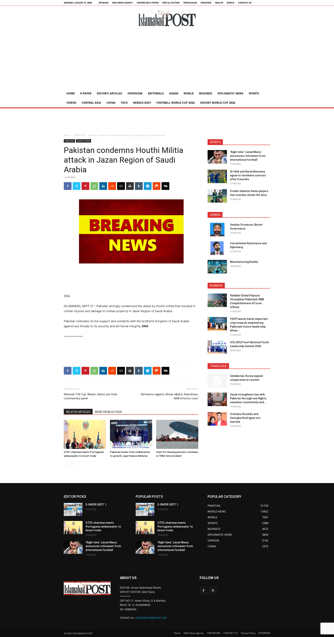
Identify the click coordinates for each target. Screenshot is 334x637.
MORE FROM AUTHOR (108, 411)
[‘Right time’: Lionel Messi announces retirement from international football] (217, 157)
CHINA (111, 102)
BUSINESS (205, 93)
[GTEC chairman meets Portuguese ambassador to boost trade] (85, 434)
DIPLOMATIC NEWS (230, 93)
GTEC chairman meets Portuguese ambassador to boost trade (103, 526)
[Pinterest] (85, 186)
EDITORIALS (156, 93)
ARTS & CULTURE (171, 2)
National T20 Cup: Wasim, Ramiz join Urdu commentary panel (90, 396)
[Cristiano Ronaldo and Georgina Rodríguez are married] (217, 419)
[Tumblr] (139, 186)
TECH (124, 102)
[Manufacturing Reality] (217, 266)
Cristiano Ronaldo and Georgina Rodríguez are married (245, 417)
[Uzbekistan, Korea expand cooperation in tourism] (217, 381)
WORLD (189, 93)
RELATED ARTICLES (78, 411)
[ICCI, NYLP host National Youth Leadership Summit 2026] (217, 347)
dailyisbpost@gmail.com (151, 617)
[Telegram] (148, 186)
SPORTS (254, 93)
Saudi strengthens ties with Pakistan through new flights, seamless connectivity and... (248, 398)
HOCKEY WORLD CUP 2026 (217, 102)
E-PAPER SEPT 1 (96, 504)
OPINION (103, 2)
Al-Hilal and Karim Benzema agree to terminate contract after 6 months (248, 175)
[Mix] (156, 186)
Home (70, 93)
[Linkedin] (103, 186)
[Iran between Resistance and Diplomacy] (217, 248)
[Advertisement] (167, 60)
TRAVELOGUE (190, 2)
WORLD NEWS (83, 140)
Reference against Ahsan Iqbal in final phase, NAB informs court (169, 396)
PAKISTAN (206, 2)
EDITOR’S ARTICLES (109, 93)
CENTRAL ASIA (91, 102)
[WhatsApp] (94, 186)
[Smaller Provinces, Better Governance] (217, 229)
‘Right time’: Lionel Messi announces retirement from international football (247, 155)
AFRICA (230, 2)
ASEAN (173, 93)
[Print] (130, 186)
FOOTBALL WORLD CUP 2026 (175, 102)
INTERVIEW (135, 93)
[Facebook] (68, 186)
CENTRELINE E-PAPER (148, 2)
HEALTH (219, 2)
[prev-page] (66, 463)
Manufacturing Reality (244, 261)
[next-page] (72, 463)
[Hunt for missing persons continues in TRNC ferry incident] (177, 434)
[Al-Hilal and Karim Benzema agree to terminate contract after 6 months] (217, 176)
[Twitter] (76, 186)
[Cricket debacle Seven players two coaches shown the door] (217, 196)
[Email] (121, 186)
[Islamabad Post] (167, 18)
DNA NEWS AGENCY (122, 2)
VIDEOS (71, 102)
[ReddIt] (112, 186)
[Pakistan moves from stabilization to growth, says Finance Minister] (131, 434)
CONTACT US (244, 2)
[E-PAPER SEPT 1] (73, 509)
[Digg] (165, 186)
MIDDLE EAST (142, 102)
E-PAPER (85, 93)
